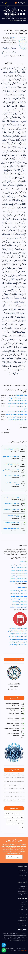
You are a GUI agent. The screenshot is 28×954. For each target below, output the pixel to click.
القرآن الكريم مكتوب (22, 889)
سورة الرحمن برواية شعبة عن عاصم (17, 398)
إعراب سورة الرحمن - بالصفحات (18, 607)
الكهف (7, 814)
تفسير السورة (22, 43)
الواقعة (7, 817)
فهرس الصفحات (23, 910)
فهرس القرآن (13, 37)
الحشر (17, 814)
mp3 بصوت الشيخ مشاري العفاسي (13, 516)
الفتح (12, 814)
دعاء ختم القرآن (23, 918)
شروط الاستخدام (23, 873)
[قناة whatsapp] (4, 950)
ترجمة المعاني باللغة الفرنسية (18, 593)
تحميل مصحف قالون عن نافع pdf (18, 642)
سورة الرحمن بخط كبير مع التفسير (17, 419)
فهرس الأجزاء (24, 907)
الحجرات (12, 817)
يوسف (8, 824)
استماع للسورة (21, 41)
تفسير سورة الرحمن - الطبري (19, 576)
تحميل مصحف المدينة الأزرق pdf (18, 634)
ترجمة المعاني (22, 45)
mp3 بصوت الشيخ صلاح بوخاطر (12, 504)
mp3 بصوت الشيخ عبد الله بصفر (11, 498)
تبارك (22, 824)
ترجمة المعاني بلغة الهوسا (19, 604)
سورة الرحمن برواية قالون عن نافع (17, 403)
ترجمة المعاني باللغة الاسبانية (18, 599)
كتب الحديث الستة (22, 923)
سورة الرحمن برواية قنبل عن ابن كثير (17, 411)
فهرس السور (24, 905)
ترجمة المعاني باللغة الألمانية (19, 596)
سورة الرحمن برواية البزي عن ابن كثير (17, 417)
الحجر (18, 817)
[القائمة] (2, 3)
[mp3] (19, 689)
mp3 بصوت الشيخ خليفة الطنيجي (11, 470)
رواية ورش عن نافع (12, 19)
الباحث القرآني (23, 886)
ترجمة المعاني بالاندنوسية (20, 601)
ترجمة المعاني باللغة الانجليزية (18, 590)
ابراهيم (15, 820)
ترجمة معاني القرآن (22, 894)
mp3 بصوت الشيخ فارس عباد (12, 476)
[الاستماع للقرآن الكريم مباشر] (12, 689)
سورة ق (9, 820)
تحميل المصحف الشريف (14, 857)
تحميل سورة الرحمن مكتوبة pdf (18, 628)
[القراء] (8, 689)
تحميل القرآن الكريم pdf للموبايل (18, 645)
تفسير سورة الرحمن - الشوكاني (18, 581)
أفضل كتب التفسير (22, 920)
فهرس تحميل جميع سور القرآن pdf (17, 631)
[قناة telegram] (4, 945)
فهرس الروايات (23, 902)
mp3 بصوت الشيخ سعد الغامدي (11, 509)
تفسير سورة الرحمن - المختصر (19, 573)
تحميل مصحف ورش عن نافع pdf (18, 639)
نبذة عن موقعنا (23, 876)
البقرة (22, 814)
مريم (22, 817)
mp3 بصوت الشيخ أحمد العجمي (11, 449)
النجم (18, 824)
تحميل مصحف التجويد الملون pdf (18, 636)
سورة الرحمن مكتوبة (21, 395)
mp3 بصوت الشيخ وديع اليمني (12, 522)
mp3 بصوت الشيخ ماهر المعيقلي (11, 528)
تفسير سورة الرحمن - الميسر (19, 565)
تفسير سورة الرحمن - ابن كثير (19, 567)
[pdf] (15, 689)
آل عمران (21, 827)
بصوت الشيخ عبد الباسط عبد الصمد (12, 484)
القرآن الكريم (23, 19)
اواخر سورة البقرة (23, 925)
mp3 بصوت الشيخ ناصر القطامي (11, 464)
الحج (13, 824)
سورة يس (21, 820)
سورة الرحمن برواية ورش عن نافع (18, 400)
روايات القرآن (22, 47)
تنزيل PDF (23, 49)
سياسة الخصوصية (23, 870)
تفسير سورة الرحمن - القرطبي (19, 570)
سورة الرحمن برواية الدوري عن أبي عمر (16, 414)
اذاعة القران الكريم (22, 891)
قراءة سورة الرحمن (22, 38)
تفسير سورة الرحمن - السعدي (19, 578)
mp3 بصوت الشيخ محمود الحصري (11, 457)
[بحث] (6, 659)
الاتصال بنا (24, 878)
